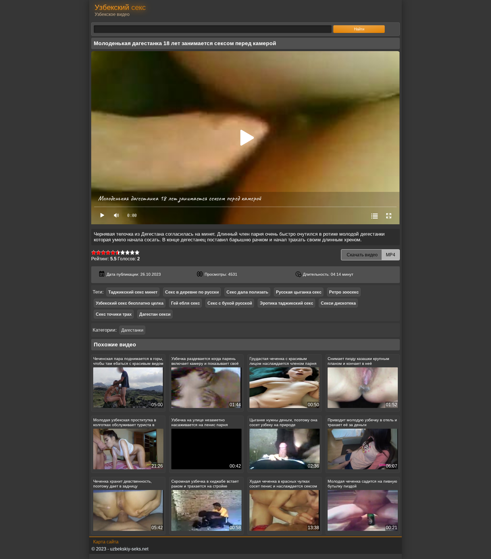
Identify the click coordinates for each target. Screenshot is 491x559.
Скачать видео (370, 254)
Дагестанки (132, 330)
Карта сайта (105, 541)
